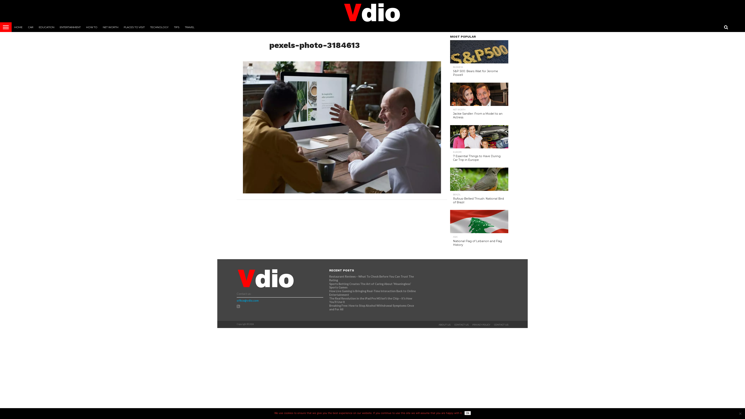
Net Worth (110, 27)
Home (18, 27)
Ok (467, 413)
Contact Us (461, 324)
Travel (189, 27)
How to (91, 27)
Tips (176, 27)
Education (46, 27)
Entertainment (70, 27)
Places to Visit (134, 27)
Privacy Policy (481, 324)
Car (30, 27)
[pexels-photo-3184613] (342, 192)
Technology (159, 27)
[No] (740, 414)
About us (444, 324)
